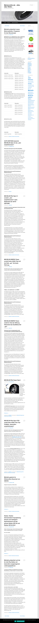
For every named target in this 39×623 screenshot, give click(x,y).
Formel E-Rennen (30, 86)
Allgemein (29, 62)
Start (5, 22)
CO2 (32, 82)
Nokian (10, 555)
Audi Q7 (31, 82)
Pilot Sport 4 (29, 116)
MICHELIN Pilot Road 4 (31, 102)
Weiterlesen (6, 413)
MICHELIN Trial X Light (31, 111)
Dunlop (30, 83)
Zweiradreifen (29, 119)
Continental (29, 65)
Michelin (10, 136)
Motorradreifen (30, 112)
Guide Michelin (30, 87)
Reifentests (29, 71)
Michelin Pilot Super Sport (20, 415)
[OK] (37, 620)
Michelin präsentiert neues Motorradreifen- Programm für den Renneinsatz (12, 31)
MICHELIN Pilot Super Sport (12, 380)
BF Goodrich (30, 63)
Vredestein (29, 72)
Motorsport (29, 69)
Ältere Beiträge (6, 25)
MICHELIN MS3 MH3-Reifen (31, 100)
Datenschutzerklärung (15, 22)
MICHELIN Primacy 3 (30, 110)
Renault (32, 118)
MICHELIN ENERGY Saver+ (30, 97)
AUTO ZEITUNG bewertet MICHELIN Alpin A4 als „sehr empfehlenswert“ (12, 143)
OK (15, 621)
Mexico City (29, 88)
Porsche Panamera (30, 117)
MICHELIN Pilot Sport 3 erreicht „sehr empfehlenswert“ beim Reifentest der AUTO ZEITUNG (11, 199)
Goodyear (29, 67)
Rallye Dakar (29, 118)
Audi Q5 (29, 82)
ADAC (29, 76)
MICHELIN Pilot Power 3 (31, 101)
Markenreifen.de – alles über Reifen (12, 6)
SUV (33, 118)
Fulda (29, 66)
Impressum (8, 22)
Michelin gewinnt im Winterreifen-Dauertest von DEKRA (12, 479)
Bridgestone (30, 64)
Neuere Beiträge (22, 25)
